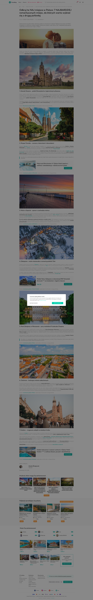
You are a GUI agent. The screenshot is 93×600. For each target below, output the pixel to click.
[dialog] (46, 300)
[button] (34, 303)
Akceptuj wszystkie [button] (57, 303)
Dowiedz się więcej (43, 300)
